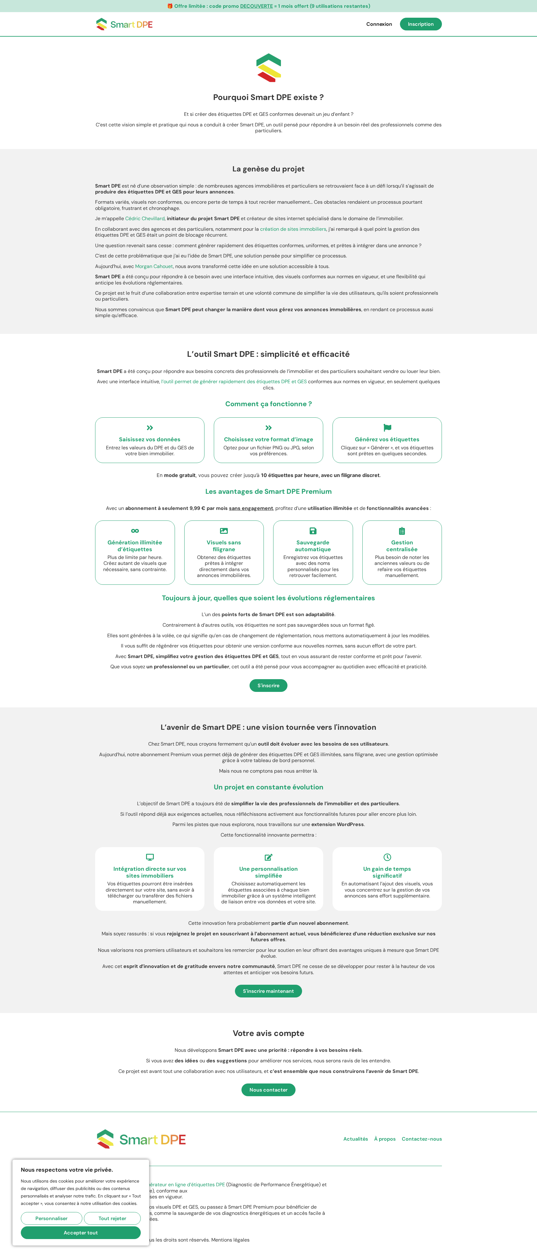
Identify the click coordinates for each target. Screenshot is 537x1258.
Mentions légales (230, 1240)
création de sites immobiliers (293, 229)
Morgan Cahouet (154, 266)
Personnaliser (51, 1218)
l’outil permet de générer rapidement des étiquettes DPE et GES (234, 381)
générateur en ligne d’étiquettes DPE (183, 1184)
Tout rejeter (112, 1218)
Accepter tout (81, 1232)
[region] (80, 1203)
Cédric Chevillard (145, 218)
